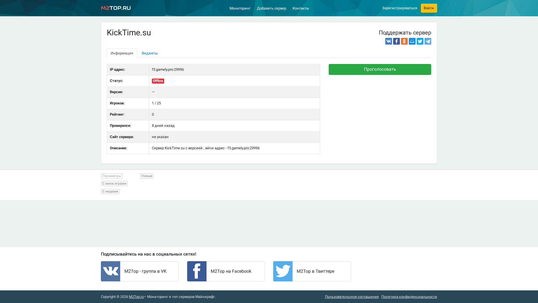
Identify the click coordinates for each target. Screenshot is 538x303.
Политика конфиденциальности (409, 297)
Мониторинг (240, 8)
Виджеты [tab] (150, 53)
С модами (110, 191)
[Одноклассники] (404, 41)
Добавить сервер (271, 8)
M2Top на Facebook (231, 271)
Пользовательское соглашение (352, 297)
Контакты (301, 8)
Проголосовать (380, 69)
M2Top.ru (136, 297)
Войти (429, 8)
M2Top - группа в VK (145, 271)
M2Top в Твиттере (315, 271)
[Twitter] (420, 41)
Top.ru (116, 8)
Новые (147, 176)
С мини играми (114, 183)
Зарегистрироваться (399, 8)
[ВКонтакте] (388, 41)
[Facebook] (396, 41)
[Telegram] (428, 41)
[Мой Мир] (412, 41)
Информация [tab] (122, 53)
